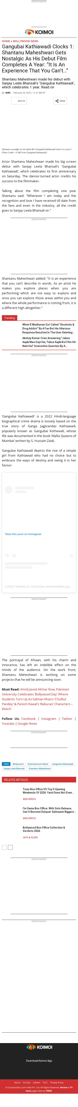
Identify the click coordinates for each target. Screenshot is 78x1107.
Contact (26, 1082)
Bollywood (18, 764)
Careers (36, 1082)
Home (6, 41)
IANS (7, 92)
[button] (60, 101)
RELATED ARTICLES (16, 779)
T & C (45, 1082)
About (17, 1082)
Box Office (29, 799)
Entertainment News (38, 764)
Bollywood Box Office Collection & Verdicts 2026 (44, 829)
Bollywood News (25, 41)
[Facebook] (5, 757)
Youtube (8, 723)
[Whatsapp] (17, 757)
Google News (27, 723)
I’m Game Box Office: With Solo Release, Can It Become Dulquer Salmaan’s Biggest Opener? (48, 810)
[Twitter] (11, 757)
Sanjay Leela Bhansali (14, 768)
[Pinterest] (39, 1055)
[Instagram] (33, 1055)
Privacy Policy (57, 1082)
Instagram (48, 718)
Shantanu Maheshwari (40, 768)
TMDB (49, 1090)
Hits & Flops (30, 837)
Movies (63, 1087)
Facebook (28, 718)
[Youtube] (49, 1055)
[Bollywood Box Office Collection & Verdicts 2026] (11, 832)
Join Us (21, 100)
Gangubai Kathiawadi (62, 764)
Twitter (67, 718)
